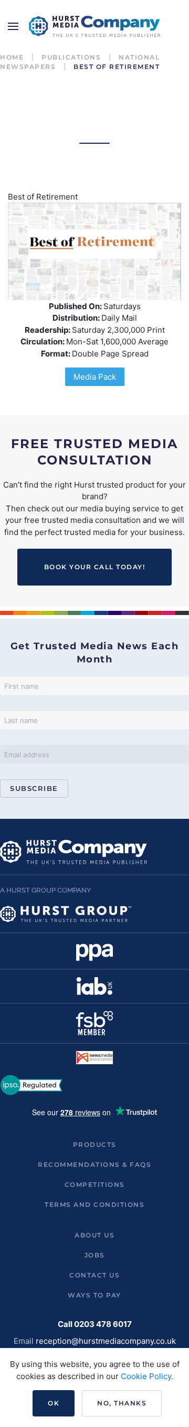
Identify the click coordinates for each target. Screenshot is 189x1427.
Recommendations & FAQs (94, 1164)
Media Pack (95, 377)
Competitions (95, 1184)
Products (95, 1144)
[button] (13, 26)
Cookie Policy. (147, 1376)
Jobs (95, 1255)
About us (94, 1235)
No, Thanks (121, 1403)
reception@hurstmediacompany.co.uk (106, 1341)
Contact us (94, 1275)
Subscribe (34, 788)
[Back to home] (94, 26)
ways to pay (94, 1295)
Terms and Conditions (94, 1204)
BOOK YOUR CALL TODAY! (94, 567)
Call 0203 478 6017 (95, 1324)
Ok (53, 1403)
